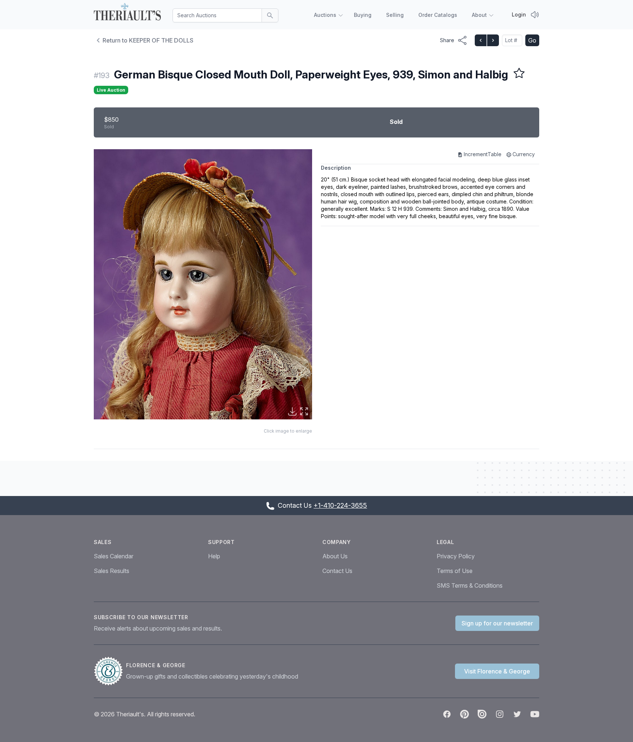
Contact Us (337, 570)
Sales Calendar (113, 556)
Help (214, 556)
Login (519, 14)
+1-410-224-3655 (340, 505)
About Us (335, 556)
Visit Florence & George (497, 671)
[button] (203, 284)
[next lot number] (492, 40)
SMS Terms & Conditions (470, 585)
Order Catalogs (437, 15)
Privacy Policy (456, 556)
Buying (362, 15)
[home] (127, 13)
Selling (395, 15)
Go (532, 40)
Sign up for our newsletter (497, 623)
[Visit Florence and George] (110, 671)
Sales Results (111, 570)
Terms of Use (455, 570)
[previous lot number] (480, 40)
